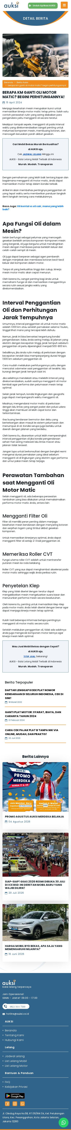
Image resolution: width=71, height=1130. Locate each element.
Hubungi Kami (13, 1040)
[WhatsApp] (22, 1103)
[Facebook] (7, 1103)
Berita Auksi (22, 82)
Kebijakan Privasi (14, 1087)
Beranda (8, 82)
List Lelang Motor (15, 1066)
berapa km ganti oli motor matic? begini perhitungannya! (37, 85)
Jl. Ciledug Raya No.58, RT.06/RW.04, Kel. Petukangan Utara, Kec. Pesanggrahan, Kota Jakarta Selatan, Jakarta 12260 (33, 1117)
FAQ (6, 1082)
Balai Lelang (25, 159)
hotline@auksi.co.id (17, 1013)
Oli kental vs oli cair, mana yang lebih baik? (33, 208)
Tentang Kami (13, 1035)
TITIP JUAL (29, 656)
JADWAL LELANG (32, 154)
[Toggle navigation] (64, 5)
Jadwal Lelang (13, 1056)
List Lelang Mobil (14, 1061)
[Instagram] (15, 1103)
